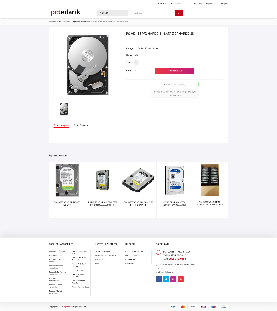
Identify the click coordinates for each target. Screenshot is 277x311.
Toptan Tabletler (55, 255)
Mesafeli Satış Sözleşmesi (105, 255)
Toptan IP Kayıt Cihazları (78, 275)
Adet (128, 70)
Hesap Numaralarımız (134, 251)
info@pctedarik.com (164, 272)
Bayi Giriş (198, 4)
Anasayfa (52, 22)
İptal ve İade (100, 259)
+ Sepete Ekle (174, 70)
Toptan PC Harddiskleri (81, 22)
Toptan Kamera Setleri (81, 287)
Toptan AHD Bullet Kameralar (79, 259)
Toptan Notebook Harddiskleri (56, 267)
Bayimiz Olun (211, 4)
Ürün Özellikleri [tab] (82, 125)
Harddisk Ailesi (64, 22)
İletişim (224, 4)
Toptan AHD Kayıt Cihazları (79, 265)
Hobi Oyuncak (77, 270)
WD (136, 55)
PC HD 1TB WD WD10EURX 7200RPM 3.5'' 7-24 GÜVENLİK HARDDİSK (210, 205)
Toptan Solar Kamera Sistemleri (57, 273)
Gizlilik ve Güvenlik (102, 251)
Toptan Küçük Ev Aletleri (55, 260)
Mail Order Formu (132, 255)
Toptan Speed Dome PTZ (80, 252)
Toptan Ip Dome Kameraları (55, 286)
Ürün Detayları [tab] (61, 125)
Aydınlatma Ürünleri (57, 251)
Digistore (67, 307)
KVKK (97, 263)
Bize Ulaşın (129, 263)
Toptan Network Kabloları (78, 282)
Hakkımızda (130, 259)
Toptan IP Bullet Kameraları (55, 292)
